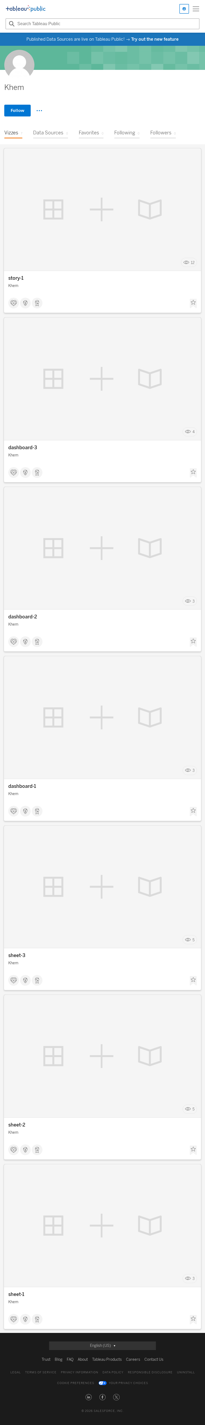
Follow (17, 110)
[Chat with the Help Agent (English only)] (184, 9)
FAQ (70, 1359)
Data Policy (113, 1372)
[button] (88, 1397)
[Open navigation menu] (196, 8)
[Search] (11, 24)
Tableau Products (107, 1359)
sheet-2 (16, 1125)
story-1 (15, 278)
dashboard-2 (22, 617)
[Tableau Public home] (25, 8)
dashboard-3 (22, 448)
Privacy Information (79, 1372)
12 (193, 262)
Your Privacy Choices (128, 1383)
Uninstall (186, 1372)
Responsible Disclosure (150, 1372)
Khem (13, 286)
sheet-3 (16, 955)
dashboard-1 (22, 786)
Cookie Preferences (75, 1383)
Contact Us (153, 1359)
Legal (15, 1372)
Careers (133, 1359)
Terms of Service (41, 1372)
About (83, 1359)
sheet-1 (16, 1294)
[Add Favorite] (193, 303)
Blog (58, 1359)
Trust (46, 1359)
